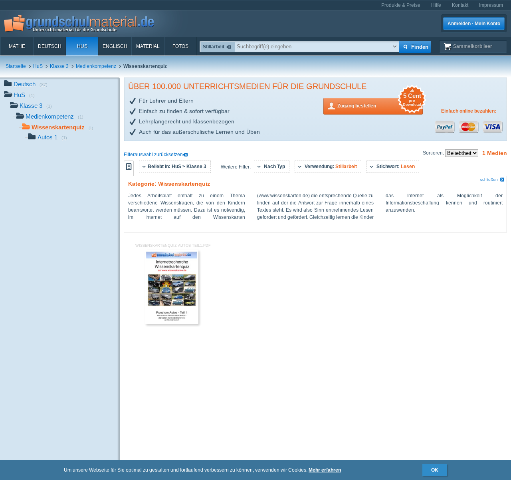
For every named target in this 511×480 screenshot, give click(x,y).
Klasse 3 (59, 66)
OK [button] (434, 470)
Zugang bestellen (379, 103)
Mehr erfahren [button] (325, 470)
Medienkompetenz (96, 66)
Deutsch (49, 46)
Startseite (16, 66)
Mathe (17, 46)
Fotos (180, 46)
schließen (489, 179)
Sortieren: (434, 153)
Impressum (491, 5)
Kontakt (460, 5)
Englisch (115, 46)
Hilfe (436, 5)
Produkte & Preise (400, 5)
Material (148, 46)
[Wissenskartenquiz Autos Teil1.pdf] (171, 322)
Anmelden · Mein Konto (474, 23)
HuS (82, 46)
